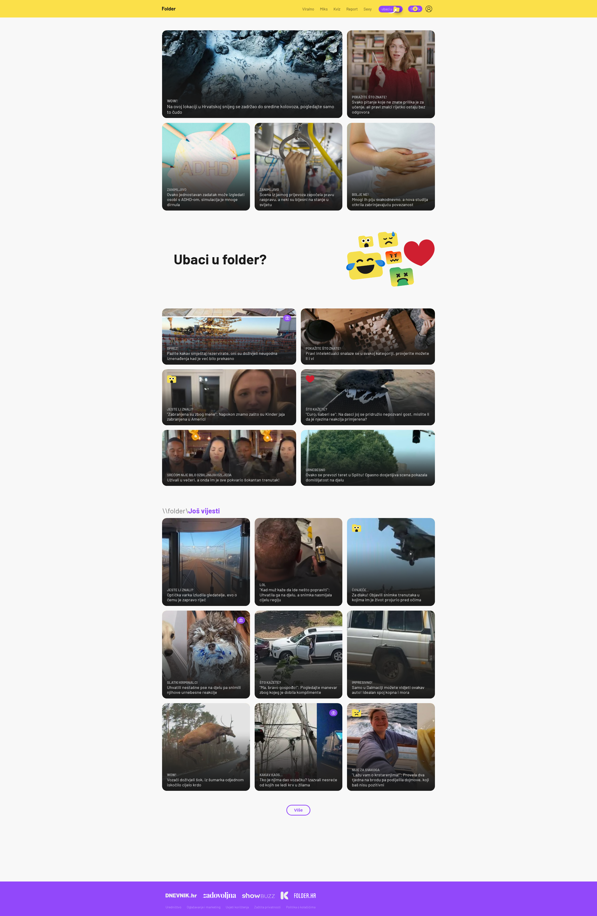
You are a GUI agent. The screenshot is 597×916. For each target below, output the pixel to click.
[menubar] (430, 9)
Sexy (368, 9)
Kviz (336, 9)
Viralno (308, 9)
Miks (324, 9)
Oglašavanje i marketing (203, 907)
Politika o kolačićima (301, 907)
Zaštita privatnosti (267, 907)
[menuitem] (430, 9)
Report (352, 9)
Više (298, 810)
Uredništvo (173, 907)
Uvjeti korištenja (237, 907)
